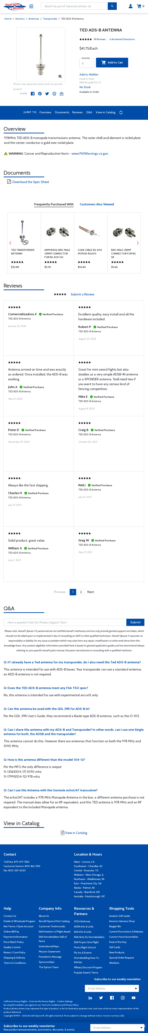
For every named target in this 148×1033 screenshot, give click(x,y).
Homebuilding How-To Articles (86, 960)
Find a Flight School (85, 947)
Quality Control (12, 947)
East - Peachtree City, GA (87, 883)
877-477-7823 (21, 861)
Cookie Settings (65, 1001)
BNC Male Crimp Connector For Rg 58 (123, 253)
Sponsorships (47, 962)
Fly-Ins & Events (83, 952)
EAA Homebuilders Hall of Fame (53, 939)
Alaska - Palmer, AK (84, 887)
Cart (143, 6)
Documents (62, 112)
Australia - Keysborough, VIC (89, 896)
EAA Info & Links (83, 931)
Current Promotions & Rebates (126, 931)
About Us (44, 916)
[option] (40, 55)
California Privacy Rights (15, 1001)
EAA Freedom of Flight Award (54, 931)
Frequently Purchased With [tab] (54, 204)
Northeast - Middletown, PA (89, 879)
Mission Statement (49, 951)
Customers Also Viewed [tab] (97, 204)
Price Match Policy (14, 942)
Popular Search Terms (86, 972)
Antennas (34, 18)
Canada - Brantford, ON (87, 892)
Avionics (20, 18)
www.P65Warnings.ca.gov (90, 153)
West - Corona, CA (84, 861)
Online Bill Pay (11, 931)
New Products (117, 952)
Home (8, 18)
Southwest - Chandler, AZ (88, 866)
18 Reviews (100, 39)
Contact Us (10, 916)
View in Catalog (105, 112)
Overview (45, 112)
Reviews (77, 112)
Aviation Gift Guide (119, 916)
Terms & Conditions (15, 962)
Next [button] (138, 243)
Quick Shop (24, 268)
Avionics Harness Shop (122, 921)
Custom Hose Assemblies (123, 936)
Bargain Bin (115, 926)
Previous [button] (10, 243)
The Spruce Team (49, 967)
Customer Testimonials (52, 926)
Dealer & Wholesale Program (19, 921)
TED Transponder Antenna (22, 251)
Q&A (89, 112)
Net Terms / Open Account (18, 926)
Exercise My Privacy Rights (42, 1001)
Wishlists (114, 962)
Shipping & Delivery (14, 957)
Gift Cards (114, 947)
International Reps (49, 946)
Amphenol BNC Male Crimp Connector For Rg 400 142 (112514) (57, 253)
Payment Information (16, 936)
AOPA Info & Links (83, 926)
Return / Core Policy (14, 952)
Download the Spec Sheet (30, 182)
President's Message (50, 956)
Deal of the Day (118, 942)
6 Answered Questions (122, 39)
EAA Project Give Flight (86, 942)
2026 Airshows (82, 921)
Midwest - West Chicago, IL (89, 874)
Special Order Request (121, 957)
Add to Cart (114, 62)
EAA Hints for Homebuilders (89, 937)
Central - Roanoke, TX (86, 870)
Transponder (50, 18)
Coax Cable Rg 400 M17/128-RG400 (90, 251)
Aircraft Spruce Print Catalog (54, 921)
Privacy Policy (72, 1005)
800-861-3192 (32, 866)
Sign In (130, 6)
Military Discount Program (88, 967)
